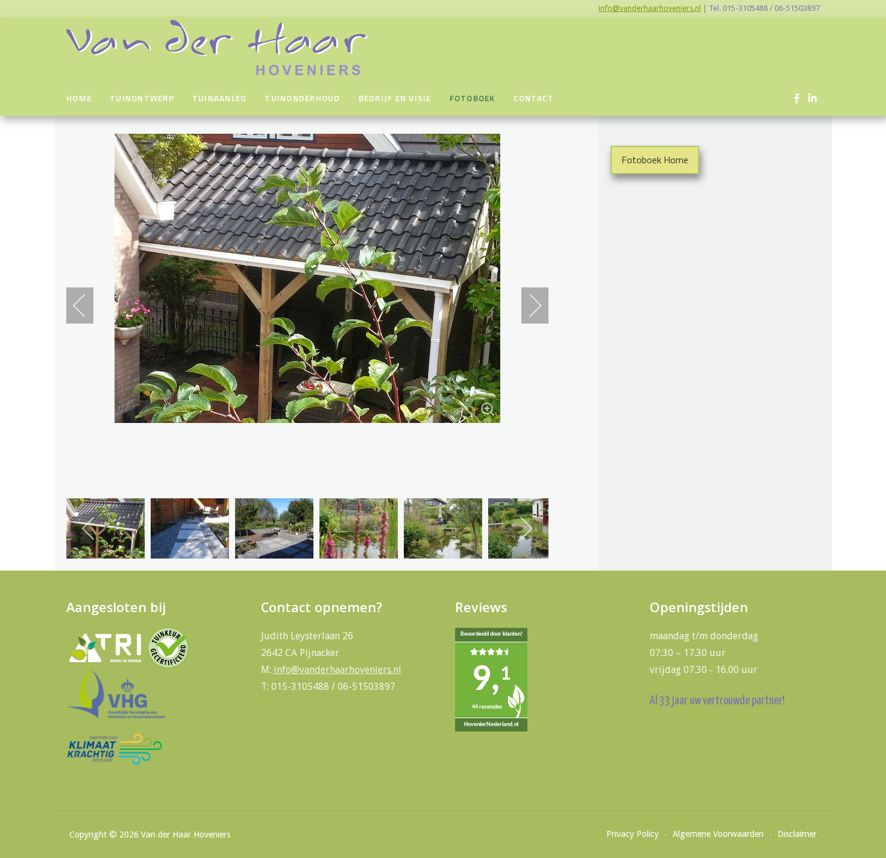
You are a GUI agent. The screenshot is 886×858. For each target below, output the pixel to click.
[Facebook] (796, 98)
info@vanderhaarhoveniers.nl (650, 8)
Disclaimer (797, 834)
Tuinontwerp (142, 98)
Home (79, 98)
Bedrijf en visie (395, 98)
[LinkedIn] (812, 98)
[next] (527, 305)
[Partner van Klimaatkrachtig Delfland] (114, 748)
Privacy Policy (632, 834)
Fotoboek (472, 98)
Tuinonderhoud (302, 98)
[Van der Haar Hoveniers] (217, 47)
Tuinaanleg (219, 98)
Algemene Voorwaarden (718, 834)
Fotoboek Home (654, 159)
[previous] (87, 305)
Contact (534, 98)
